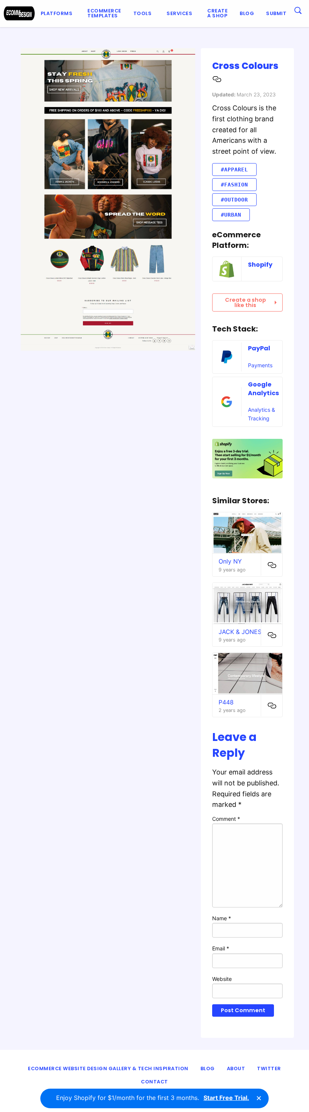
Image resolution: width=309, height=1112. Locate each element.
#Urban (231, 215)
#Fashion (234, 185)
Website (222, 979)
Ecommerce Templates (104, 13)
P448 (226, 702)
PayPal (259, 348)
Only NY (230, 561)
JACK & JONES (240, 631)
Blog (247, 13)
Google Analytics (263, 388)
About (236, 1068)
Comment (226, 819)
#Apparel (234, 169)
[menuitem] (58, 14)
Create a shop (217, 13)
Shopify (260, 264)
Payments (260, 365)
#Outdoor (234, 200)
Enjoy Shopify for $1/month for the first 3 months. (152, 1097)
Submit (276, 13)
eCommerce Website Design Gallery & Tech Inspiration (108, 1068)
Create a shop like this (245, 302)
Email (220, 948)
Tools (142, 13)
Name (221, 918)
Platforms (57, 13)
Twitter (269, 1068)
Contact (154, 1081)
